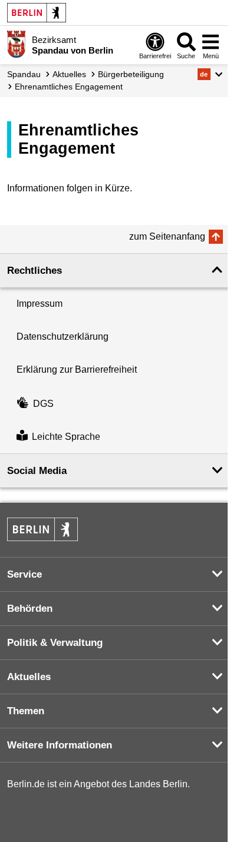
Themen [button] (25, 711)
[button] (210, 74)
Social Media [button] (37, 470)
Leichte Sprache (66, 437)
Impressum (40, 304)
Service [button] (24, 574)
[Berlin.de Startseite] (36, 12)
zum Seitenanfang (167, 236)
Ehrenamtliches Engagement (69, 86)
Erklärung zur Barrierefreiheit (77, 369)
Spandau (24, 74)
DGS (43, 404)
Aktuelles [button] (29, 676)
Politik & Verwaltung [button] (55, 642)
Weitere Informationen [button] (59, 745)
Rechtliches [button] (34, 270)
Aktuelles (69, 74)
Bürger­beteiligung (131, 74)
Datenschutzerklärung (63, 337)
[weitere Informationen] (16, 44)
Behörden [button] (29, 608)
